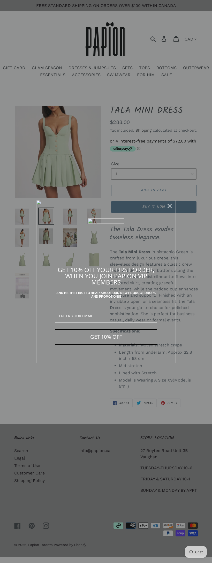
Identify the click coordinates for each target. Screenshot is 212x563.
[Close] (169, 206)
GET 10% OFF (106, 336)
